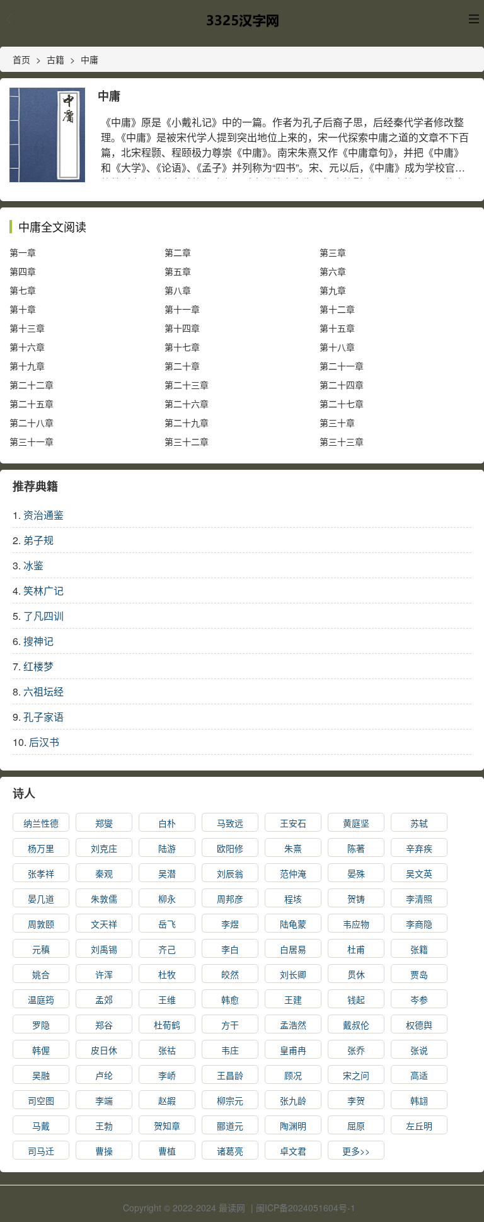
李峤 (167, 1075)
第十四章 (182, 328)
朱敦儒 (104, 898)
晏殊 (356, 873)
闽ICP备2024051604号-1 (305, 1207)
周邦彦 (230, 898)
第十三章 (27, 328)
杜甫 (356, 949)
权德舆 (419, 1024)
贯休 (356, 974)
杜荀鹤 (167, 1024)
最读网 (232, 1207)
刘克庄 (104, 848)
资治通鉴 (43, 515)
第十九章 (27, 365)
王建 (293, 999)
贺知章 (167, 1125)
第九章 (333, 290)
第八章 (177, 290)
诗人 (24, 793)
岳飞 (167, 923)
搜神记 (38, 641)
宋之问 (356, 1075)
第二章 (177, 252)
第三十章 (337, 422)
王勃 (104, 1125)
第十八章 (337, 346)
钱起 (356, 999)
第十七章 (182, 346)
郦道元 (230, 1125)
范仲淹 (293, 873)
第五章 (177, 271)
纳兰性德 (41, 823)
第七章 (22, 290)
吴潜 (167, 873)
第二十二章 (31, 384)
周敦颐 (41, 923)
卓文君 (293, 1150)
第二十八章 (31, 422)
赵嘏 (167, 1100)
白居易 (293, 949)
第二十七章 (342, 403)
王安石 (293, 823)
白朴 (167, 823)
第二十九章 (186, 422)
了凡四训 (43, 615)
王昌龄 (230, 1075)
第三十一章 (31, 441)
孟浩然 (293, 1024)
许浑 (104, 974)
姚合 (41, 974)
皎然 (230, 974)
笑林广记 (43, 590)
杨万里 (41, 848)
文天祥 (104, 923)
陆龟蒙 (293, 923)
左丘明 (419, 1125)
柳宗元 (230, 1100)
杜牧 (167, 974)
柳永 (167, 898)
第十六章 (27, 346)
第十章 (22, 309)
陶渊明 (293, 1125)
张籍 (419, 949)
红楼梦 (38, 666)
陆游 (167, 848)
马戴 (41, 1125)
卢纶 (104, 1075)
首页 (21, 59)
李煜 (230, 923)
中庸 (89, 59)
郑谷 (104, 1024)
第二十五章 (31, 403)
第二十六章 (186, 403)
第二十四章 (342, 384)
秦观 (104, 873)
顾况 (293, 1075)
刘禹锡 (104, 949)
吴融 (41, 1075)
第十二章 (337, 309)
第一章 (22, 252)
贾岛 (419, 974)
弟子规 (38, 540)
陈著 (356, 848)
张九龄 (293, 1100)
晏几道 (41, 898)
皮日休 (104, 1050)
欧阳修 (230, 848)
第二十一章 (342, 365)
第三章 (333, 252)
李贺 (356, 1100)
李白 (230, 949)
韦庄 (230, 1050)
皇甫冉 (293, 1050)
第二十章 (182, 365)
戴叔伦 (356, 1024)
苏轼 (419, 823)
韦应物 (356, 923)
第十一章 (182, 309)
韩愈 (230, 999)
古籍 (55, 59)
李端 (104, 1100)
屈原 (356, 1125)
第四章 (22, 271)
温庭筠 (41, 999)
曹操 (104, 1150)
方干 (230, 1024)
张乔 (356, 1050)
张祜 (167, 1050)
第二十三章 (186, 384)
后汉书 (44, 742)
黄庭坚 (356, 823)
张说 (419, 1050)
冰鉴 (33, 565)
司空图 (41, 1100)
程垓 (293, 898)
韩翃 (419, 1100)
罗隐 (41, 1024)
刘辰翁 (230, 873)
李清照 (419, 898)
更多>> (356, 1150)
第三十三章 (342, 441)
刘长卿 (293, 974)
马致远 (230, 823)
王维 (167, 999)
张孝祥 (41, 873)
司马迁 (41, 1150)
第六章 (333, 271)
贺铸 (356, 898)
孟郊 (104, 999)
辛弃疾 (419, 848)
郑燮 (104, 823)
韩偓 (41, 1050)
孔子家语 (43, 716)
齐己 (167, 949)
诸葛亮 (230, 1150)
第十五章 (337, 328)
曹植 (167, 1150)
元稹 (41, 949)
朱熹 (293, 848)
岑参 (419, 999)
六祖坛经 (43, 691)
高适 (419, 1075)
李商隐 (419, 923)
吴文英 (419, 873)
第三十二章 (186, 441)
